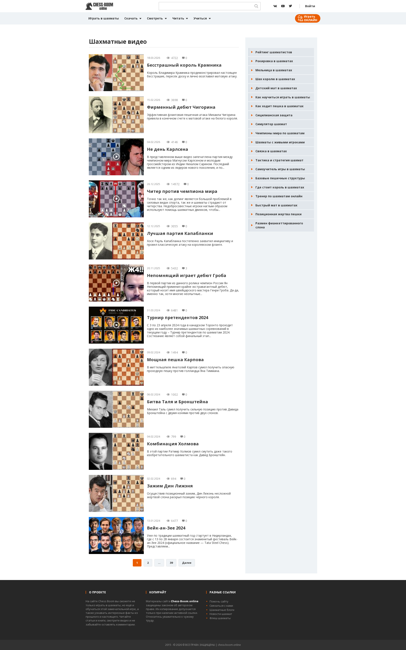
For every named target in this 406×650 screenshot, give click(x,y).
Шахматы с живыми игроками (280, 142)
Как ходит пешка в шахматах (279, 106)
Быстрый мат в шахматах (276, 205)
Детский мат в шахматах (276, 88)
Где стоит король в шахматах (279, 187)
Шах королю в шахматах (275, 79)
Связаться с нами (221, 605)
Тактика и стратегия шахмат (279, 160)
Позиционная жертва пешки (278, 214)
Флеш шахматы (220, 618)
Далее (186, 563)
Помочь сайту (219, 601)
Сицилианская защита (273, 115)
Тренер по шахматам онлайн (278, 196)
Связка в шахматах (271, 151)
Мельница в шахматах (273, 70)
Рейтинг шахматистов (273, 52)
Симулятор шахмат (271, 124)
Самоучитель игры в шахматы (280, 169)
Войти (310, 6)
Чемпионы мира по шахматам (279, 133)
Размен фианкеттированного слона (279, 225)
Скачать (131, 18)
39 (171, 563)
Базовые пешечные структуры (280, 178)
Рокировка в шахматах (274, 61)
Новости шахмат (221, 614)
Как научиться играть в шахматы (282, 97)
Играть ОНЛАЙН (310, 18)
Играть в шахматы (103, 18)
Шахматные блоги (222, 610)
